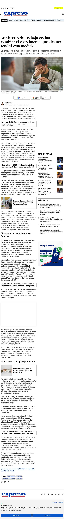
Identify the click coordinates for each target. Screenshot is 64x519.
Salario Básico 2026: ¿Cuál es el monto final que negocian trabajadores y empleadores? (18, 166)
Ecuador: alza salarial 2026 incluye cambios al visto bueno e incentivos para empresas (18, 433)
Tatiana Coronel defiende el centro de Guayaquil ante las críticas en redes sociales (45, 175)
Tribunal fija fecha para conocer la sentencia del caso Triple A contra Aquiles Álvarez (51, 231)
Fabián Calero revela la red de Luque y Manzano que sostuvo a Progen (50, 225)
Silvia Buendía (13, 20)
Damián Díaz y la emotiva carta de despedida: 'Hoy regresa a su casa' (45, 160)
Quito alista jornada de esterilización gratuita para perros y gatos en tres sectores (50, 212)
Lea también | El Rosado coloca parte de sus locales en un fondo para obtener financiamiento (18, 124)
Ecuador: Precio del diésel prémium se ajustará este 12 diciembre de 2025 (23, 203)
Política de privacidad (57, 502)
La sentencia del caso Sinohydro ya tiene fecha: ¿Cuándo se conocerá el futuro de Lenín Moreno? (44, 191)
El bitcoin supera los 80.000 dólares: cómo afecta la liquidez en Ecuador (44, 183)
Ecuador (19, 476)
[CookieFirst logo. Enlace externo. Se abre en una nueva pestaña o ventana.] (1, 503)
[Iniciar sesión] (63, 14)
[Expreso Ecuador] (14, 496)
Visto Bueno (11, 476)
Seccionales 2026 (35, 20)
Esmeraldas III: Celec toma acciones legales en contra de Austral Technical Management (18, 285)
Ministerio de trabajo (9, 478)
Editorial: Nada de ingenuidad (52, 20)
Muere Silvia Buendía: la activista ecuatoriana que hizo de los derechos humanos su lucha (50, 205)
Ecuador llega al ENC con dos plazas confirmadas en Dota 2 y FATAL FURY (45, 167)
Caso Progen (24, 20)
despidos (19, 478)
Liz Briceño (8, 102)
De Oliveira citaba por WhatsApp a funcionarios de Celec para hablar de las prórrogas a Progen (51, 219)
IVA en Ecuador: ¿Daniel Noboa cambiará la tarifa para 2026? (22, 370)
